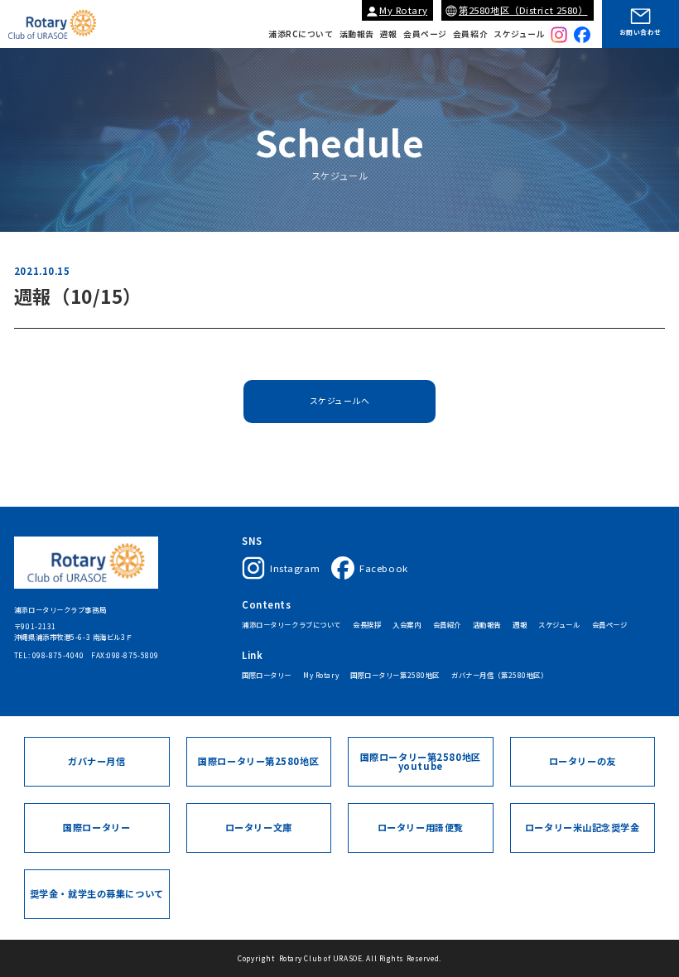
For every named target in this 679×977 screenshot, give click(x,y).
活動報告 (357, 35)
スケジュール (519, 35)
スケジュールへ (340, 401)
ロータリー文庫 (258, 827)
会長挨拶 (367, 625)
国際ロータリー (266, 675)
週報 (388, 35)
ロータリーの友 (582, 761)
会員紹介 (470, 35)
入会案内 (406, 625)
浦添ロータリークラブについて (291, 625)
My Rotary (403, 10)
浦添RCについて (301, 35)
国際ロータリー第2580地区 (395, 675)
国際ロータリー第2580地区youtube (420, 761)
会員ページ (425, 35)
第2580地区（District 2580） (523, 10)
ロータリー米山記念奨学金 (582, 827)
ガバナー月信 (96, 761)
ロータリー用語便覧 (421, 827)
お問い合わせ (640, 31)
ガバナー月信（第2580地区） (499, 675)
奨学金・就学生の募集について (97, 893)
